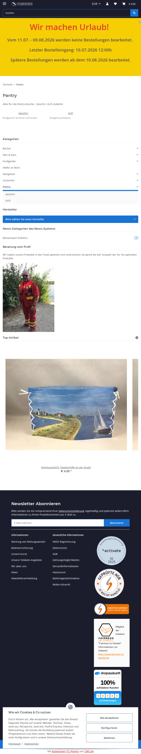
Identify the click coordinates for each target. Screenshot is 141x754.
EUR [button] (94, 4)
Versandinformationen (66, 566)
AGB (55, 554)
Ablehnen (109, 737)
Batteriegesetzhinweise (66, 578)
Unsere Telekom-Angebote (26, 560)
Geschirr (23, 113)
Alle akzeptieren (109, 717)
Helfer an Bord (11, 167)
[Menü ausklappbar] (4, 2)
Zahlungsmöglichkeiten (66, 560)
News (14, 572)
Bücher (7, 148)
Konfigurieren (109, 727)
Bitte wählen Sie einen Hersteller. (25, 219)
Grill (70, 113)
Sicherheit (8, 180)
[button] (107, 3)
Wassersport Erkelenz (70, 238)
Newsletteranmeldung (24, 578)
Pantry (7, 186)
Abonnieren (117, 522)
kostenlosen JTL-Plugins (65, 751)
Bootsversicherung (22, 548)
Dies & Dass (9, 154)
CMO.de (89, 751)
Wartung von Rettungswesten (28, 541)
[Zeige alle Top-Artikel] (136, 337)
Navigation (9, 174)
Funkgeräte (9, 161)
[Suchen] (134, 13)
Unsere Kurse (19, 554)
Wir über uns (18, 566)
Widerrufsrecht (61, 584)
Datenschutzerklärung (71, 511)
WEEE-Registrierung (64, 541)
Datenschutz (31, 743)
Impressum (14, 743)
